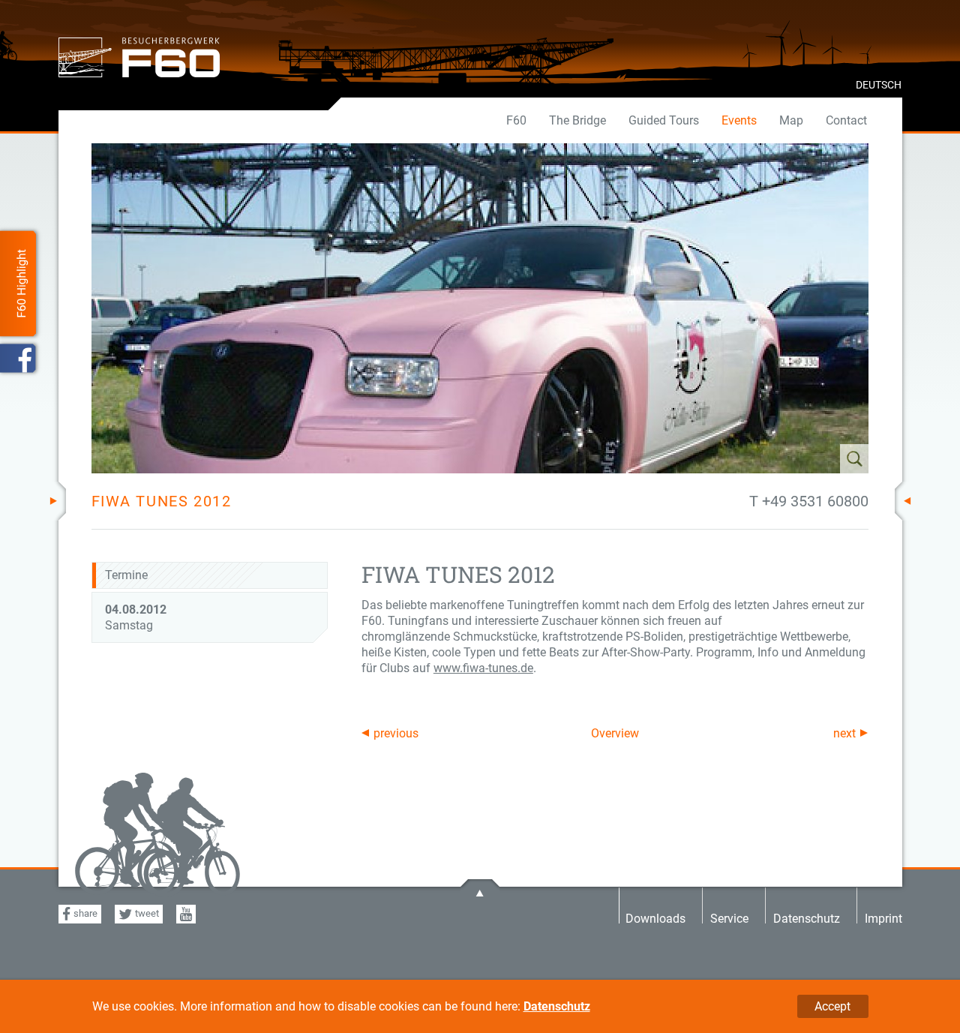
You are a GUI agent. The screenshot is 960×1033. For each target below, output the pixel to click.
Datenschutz (557, 1006)
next (844, 733)
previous (396, 733)
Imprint (883, 917)
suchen (809, 459)
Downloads (656, 917)
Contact (846, 120)
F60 (516, 120)
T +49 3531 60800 (808, 501)
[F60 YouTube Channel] (186, 914)
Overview (615, 733)
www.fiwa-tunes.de (483, 668)
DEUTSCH (879, 85)
